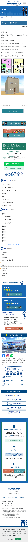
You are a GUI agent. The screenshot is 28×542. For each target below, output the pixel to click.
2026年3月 (8, 217)
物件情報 (4, 193)
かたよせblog (5, 199)
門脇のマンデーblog (7, 202)
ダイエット (5, 275)
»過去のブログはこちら (14, 244)
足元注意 (4, 270)
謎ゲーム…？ (5, 265)
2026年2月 (8, 220)
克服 (3, 254)
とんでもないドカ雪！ (8, 260)
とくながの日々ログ (7, 187)
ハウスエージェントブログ (9, 190)
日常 (3, 196)
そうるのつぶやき (7, 205)
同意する (18, 539)
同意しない (10, 539)
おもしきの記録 (6, 184)
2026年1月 (8, 223)
